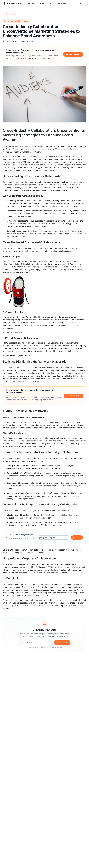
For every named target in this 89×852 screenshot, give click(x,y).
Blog (72, 3)
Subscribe (77, 537)
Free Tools (61, 3)
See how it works (72, 54)
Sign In (82, 3)
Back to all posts (13, 14)
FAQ (50, 3)
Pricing (41, 3)
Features (30, 3)
